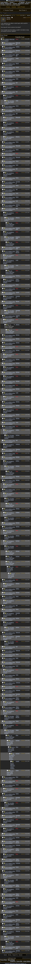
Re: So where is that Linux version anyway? (8, 44)
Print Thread (3, 13)
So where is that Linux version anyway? (7, 40)
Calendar (14, 7)
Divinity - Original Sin (6, 3)
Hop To (5, 954)
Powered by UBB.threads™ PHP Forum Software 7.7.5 (15, 963)
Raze (14, 15)
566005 (28, 15)
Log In (28, 2)
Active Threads (21, 7)
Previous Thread (8, 10)
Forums (12, 2)
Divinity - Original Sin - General (21, 3)
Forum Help (19, 961)
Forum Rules (4, 960)
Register (22, 2)
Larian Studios (4, 2)
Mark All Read (11, 960)
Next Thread (22, 10)
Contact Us (12, 961)
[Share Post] (25, 15)
